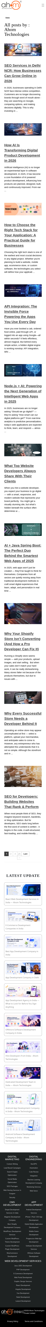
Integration (34, 1176)
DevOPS (34, 1164)
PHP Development (23, 1270)
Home (8, 18)
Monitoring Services (34, 1187)
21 (19, 854)
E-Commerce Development (23, 1273)
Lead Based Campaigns (12, 1168)
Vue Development (23, 1293)
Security (12, 1197)
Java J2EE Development (23, 1266)
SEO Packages (12, 1186)
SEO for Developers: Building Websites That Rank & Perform (21, 802)
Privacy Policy (12, 1321)
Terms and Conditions (34, 1321)
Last (25, 854)
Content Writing (12, 1164)
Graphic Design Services (23, 1281)
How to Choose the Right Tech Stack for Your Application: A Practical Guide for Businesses (21, 235)
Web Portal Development (23, 1277)
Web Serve (34, 1191)
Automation (34, 1168)
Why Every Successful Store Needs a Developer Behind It (22, 718)
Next (36, 455)
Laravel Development (23, 1301)
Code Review (33, 1172)
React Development (23, 1285)
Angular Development (23, 1289)
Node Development (23, 1297)
